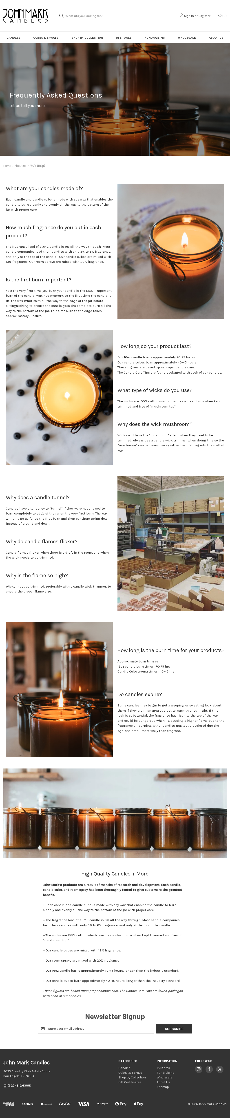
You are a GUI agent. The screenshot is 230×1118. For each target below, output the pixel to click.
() (224, 16)
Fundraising (155, 37)
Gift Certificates (129, 1082)
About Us (216, 37)
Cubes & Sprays (45, 37)
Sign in (189, 16)
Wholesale (187, 37)
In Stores (124, 37)
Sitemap (163, 1087)
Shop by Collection (87, 37)
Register (204, 16)
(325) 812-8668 (19, 1085)
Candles (13, 37)
